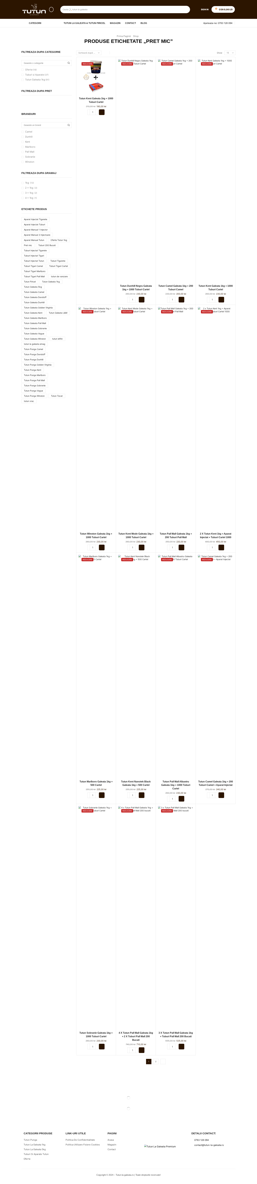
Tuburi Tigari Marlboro (34, 271)
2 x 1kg (29, 187)
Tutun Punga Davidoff (34, 354)
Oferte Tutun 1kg (59, 240)
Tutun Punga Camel (33, 349)
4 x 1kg (29, 197)
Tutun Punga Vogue (33, 390)
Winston (29, 161)
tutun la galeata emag (34, 344)
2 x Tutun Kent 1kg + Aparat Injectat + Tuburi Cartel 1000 (215, 535)
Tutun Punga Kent (32, 370)
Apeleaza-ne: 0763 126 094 (217, 23)
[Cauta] (186, 9)
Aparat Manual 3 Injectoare (37, 235)
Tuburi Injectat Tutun (34, 261)
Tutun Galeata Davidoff (35, 297)
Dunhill (29, 136)
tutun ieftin (57, 338)
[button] (51, 9)
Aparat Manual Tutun (34, 240)
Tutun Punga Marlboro (35, 375)
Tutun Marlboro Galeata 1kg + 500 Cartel (96, 783)
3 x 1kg (29, 192)
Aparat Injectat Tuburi (34, 224)
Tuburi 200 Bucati (47, 245)
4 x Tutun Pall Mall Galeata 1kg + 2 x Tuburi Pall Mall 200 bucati (136, 1036)
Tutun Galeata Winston (35, 338)
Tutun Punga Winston (34, 396)
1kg (27, 182)
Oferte (31, 69)
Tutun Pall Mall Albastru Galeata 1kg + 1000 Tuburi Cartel (175, 785)
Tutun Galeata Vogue (34, 333)
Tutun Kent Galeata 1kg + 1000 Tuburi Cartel (96, 100)
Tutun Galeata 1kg (37, 79)
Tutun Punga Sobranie (35, 385)
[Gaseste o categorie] (69, 63)
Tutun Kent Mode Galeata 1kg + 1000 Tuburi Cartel (135, 535)
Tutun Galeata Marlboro (35, 318)
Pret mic (28, 245)
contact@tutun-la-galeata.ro (209, 1145)
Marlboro (30, 146)
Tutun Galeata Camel (34, 292)
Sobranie (30, 156)
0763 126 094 (201, 1140)
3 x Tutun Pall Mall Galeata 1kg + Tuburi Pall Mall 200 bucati (176, 1035)
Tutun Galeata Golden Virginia (38, 307)
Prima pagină (124, 36)
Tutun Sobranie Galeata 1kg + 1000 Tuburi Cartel (96, 1035)
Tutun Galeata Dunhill (34, 302)
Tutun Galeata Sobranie (35, 328)
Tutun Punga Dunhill (33, 359)
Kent (27, 141)
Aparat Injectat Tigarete (35, 219)
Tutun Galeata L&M (58, 313)
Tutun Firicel (30, 281)
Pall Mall (29, 151)
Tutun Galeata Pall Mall (35, 323)
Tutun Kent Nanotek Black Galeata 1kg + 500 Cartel (136, 783)
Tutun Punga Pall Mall (34, 380)
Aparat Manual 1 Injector (36, 229)
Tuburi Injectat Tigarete (35, 250)
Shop (136, 36)
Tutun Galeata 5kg (33, 287)
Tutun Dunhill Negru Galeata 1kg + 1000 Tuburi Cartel (136, 288)
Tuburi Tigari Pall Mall (34, 276)
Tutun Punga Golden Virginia (37, 364)
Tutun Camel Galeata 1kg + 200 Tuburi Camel (175, 288)
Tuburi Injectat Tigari (34, 255)
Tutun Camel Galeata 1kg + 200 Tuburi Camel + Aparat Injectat (215, 783)
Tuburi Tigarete (57, 261)
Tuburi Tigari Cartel (58, 266)
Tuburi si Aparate (36, 74)
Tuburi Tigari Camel (33, 266)
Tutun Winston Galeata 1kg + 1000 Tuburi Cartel (96, 535)
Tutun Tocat (57, 396)
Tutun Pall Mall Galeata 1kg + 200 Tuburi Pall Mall (176, 535)
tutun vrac (29, 401)
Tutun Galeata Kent (33, 313)
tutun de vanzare (59, 276)
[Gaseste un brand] (69, 125)
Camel (28, 131)
